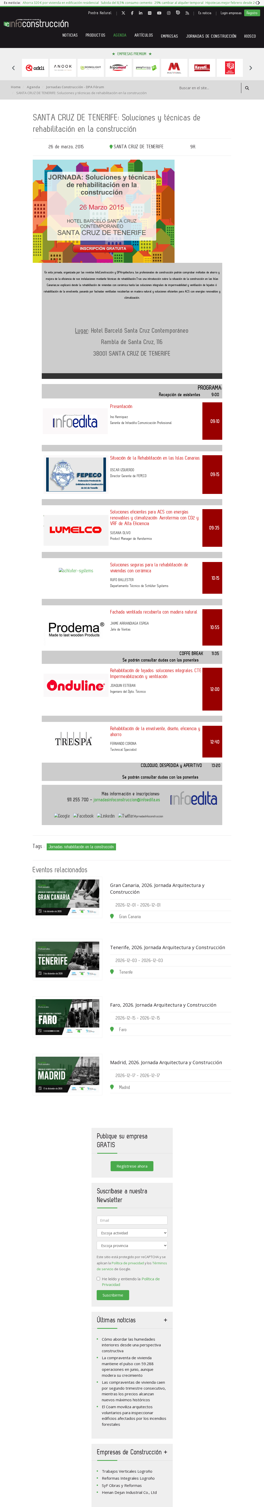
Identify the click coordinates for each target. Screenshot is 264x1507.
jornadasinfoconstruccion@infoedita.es (127, 799)
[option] (61, 3)
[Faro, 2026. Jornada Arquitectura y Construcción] (67, 1017)
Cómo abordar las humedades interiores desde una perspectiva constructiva (131, 1345)
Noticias (70, 35)
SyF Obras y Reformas (122, 1485)
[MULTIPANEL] (146, 67)
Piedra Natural (100, 13)
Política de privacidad (128, 1263)
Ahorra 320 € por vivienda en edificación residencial (61, 3)
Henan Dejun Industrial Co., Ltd (129, 1492)
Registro (252, 13)
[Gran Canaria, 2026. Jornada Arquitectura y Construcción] (67, 897)
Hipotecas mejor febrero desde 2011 (232, 3)
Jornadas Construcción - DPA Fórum (75, 87)
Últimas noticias (116, 1320)
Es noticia (205, 13)
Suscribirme (113, 1295)
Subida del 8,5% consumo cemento (126, 3)
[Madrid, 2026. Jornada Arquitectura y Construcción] (67, 1074)
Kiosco (250, 36)
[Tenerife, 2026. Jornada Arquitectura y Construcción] (67, 959)
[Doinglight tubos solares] (62, 67)
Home (16, 87)
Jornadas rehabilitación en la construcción (81, 846)
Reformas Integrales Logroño (128, 1478)
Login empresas (231, 13)
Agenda (120, 35)
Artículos (144, 35)
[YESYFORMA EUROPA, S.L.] (118, 67)
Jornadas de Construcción (211, 36)
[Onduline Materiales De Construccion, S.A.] (230, 67)
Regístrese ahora (132, 1166)
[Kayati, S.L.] (174, 67)
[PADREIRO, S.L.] (90, 67)
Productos (96, 35)
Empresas (169, 36)
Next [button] (250, 67)
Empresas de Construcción (129, 1452)
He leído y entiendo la (131, 1281)
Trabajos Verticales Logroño (127, 1471)
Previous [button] (13, 67)
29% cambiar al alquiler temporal (178, 3)
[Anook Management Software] (35, 67)
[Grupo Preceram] (202, 67)
